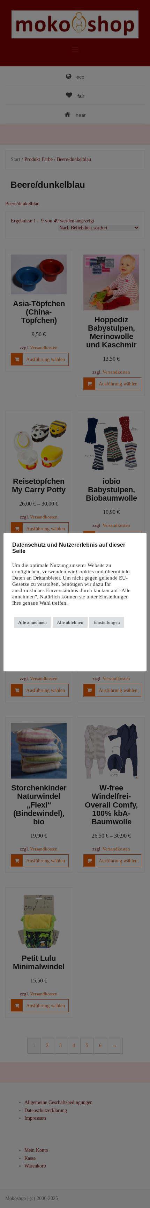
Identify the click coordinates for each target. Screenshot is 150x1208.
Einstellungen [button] (106, 622)
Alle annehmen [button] (32, 622)
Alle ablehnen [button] (70, 622)
